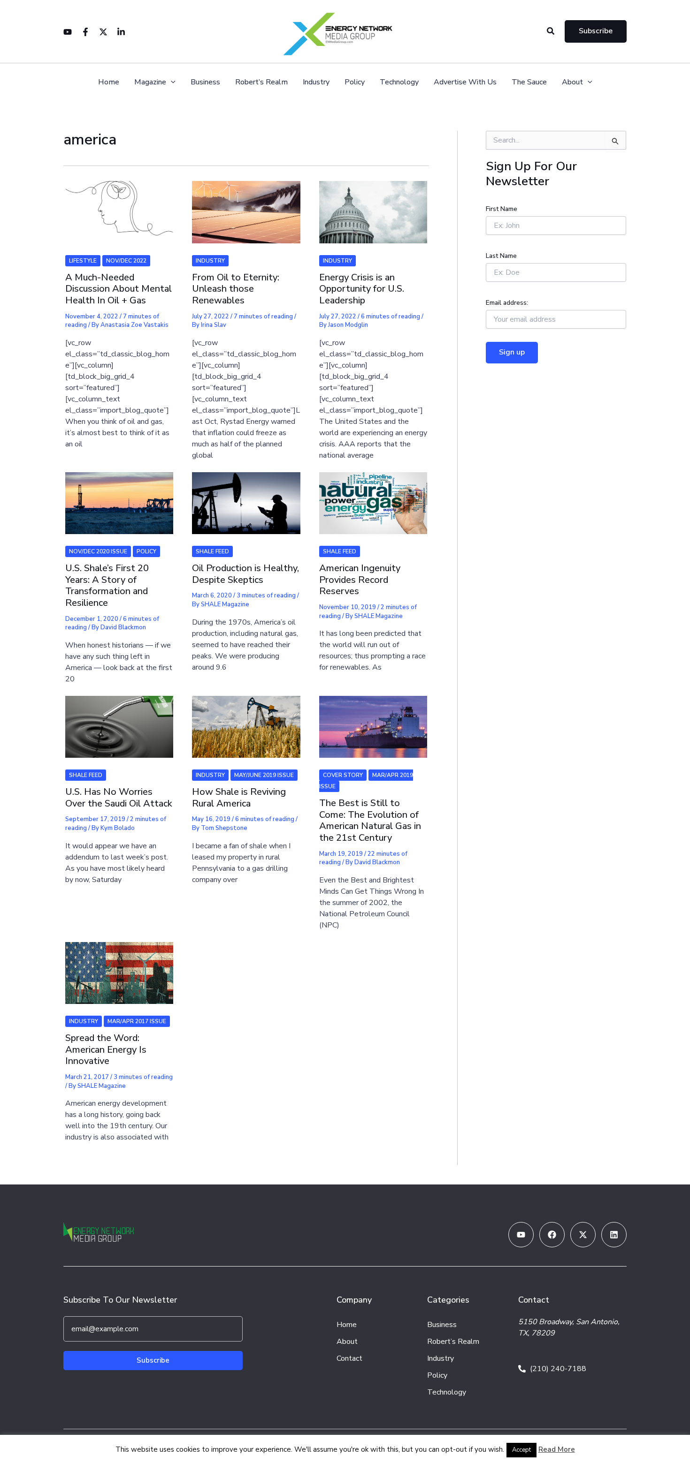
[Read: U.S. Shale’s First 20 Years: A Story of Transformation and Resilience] (119, 497)
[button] (551, 31)
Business (205, 82)
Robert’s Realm (261, 82)
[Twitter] (103, 32)
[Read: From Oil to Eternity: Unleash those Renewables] (246, 206)
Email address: (507, 302)
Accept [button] (521, 1450)
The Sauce (529, 82)
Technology (399, 82)
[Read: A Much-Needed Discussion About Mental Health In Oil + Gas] (119, 206)
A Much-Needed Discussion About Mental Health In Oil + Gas (118, 289)
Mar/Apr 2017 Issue (136, 1021)
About (572, 82)
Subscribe (153, 1360)
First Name (501, 208)
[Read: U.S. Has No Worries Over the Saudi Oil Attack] (119, 721)
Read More (556, 1449)
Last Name (501, 255)
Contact (349, 1358)
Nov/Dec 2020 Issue (98, 551)
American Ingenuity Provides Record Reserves (359, 579)
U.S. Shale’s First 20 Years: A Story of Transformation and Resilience (107, 585)
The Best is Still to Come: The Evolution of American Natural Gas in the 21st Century (370, 820)
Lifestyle (83, 260)
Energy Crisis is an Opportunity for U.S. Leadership (361, 289)
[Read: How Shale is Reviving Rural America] (246, 721)
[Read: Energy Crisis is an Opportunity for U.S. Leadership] (373, 206)
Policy (355, 82)
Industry (316, 82)
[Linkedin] (121, 32)
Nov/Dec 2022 (126, 260)
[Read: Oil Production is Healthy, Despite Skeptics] (246, 497)
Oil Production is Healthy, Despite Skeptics (245, 574)
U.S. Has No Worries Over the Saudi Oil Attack (118, 797)
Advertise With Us (465, 82)
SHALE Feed (212, 551)
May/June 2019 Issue (264, 775)
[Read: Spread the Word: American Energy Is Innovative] (119, 967)
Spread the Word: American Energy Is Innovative (105, 1049)
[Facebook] (85, 32)
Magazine (150, 82)
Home (108, 82)
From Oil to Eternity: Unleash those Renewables (235, 289)
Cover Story (343, 775)
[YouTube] (67, 32)
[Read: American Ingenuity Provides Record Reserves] (373, 497)
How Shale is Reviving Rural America (239, 797)
